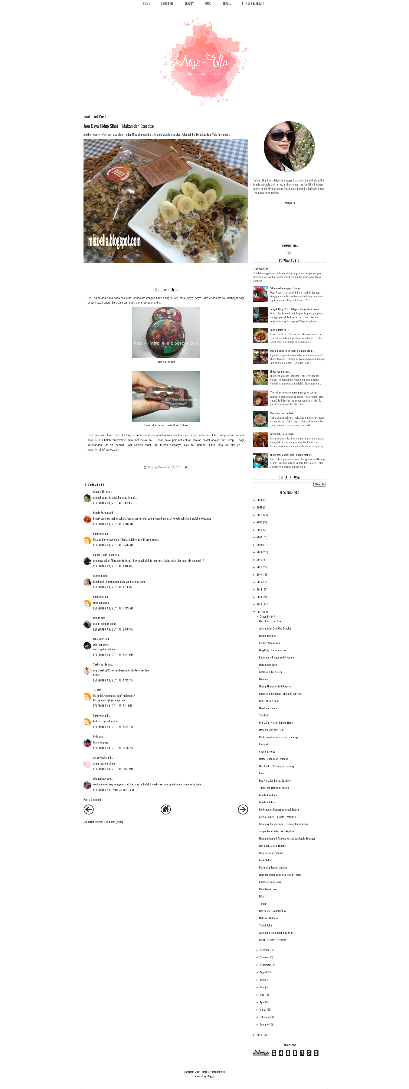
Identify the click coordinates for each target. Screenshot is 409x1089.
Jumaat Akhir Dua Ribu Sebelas (275, 628)
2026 (259, 500)
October (264, 957)
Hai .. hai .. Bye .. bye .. (271, 621)
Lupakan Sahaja (267, 802)
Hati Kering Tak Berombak (272, 911)
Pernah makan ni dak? (281, 413)
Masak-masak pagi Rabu (271, 730)
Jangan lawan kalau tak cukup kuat (277, 831)
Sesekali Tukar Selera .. (271, 672)
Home (146, 3)
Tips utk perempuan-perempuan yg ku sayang (293, 392)
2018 (259, 559)
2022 (260, 530)
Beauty (189, 3)
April (262, 1002)
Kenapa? (263, 744)
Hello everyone (260, 269)
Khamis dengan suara (270, 882)
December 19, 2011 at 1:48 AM (113, 503)
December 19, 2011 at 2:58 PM (113, 629)
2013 (259, 597)
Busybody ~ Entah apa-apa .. (273, 650)
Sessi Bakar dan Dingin (282, 434)
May (262, 994)
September (265, 965)
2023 (259, 522)
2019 (259, 552)
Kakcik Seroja (100, 512)
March (263, 1009)
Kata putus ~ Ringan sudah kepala (276, 657)
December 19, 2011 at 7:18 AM (112, 566)
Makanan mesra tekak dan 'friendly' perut (280, 874)
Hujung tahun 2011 (268, 635)
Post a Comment (92, 799)
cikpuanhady (99, 778)
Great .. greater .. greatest (272, 940)
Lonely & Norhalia (268, 795)
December (265, 616)
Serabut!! (264, 715)
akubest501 (99, 491)
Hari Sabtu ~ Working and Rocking (276, 766)
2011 (259, 612)
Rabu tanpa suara (268, 889)
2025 (259, 507)
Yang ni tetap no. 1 (279, 329)
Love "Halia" (265, 860)
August (263, 972)
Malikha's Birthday (268, 918)
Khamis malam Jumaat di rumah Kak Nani (280, 693)
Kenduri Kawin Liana (269, 643)
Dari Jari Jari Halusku (213, 1072)
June (262, 987)
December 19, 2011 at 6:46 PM (113, 748)
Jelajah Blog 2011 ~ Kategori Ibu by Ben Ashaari (294, 309)
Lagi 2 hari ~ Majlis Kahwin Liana (276, 722)
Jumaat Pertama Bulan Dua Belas (276, 932)
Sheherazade (100, 664)
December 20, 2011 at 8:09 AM (113, 790)
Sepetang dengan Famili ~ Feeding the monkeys (283, 824)
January (264, 1024)
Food (208, 3)
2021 (259, 537)
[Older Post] (243, 813)
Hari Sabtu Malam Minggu (272, 845)
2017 (259, 567)
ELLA (261, 896)
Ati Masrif (98, 639)
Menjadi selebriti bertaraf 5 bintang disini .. (292, 350)
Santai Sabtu (265, 925)
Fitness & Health (253, 3)
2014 (259, 589)
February (264, 1017)
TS (94, 690)
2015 (259, 582)
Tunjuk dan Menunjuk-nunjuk (274, 787)
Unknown (98, 534)
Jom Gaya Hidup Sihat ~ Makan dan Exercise (119, 125)
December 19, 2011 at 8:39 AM (113, 608)
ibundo (96, 618)
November (265, 950)
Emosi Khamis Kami (269, 701)
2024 (260, 515)
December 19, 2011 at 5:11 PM (112, 705)
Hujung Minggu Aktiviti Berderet (275, 686)
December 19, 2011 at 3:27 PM (113, 655)
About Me (167, 3)
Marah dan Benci (268, 708)
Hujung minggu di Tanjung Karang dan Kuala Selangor (287, 838)
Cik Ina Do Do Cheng (103, 555)
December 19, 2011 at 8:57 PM (113, 769)
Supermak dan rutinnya (271, 853)
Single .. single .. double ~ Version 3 (277, 816)
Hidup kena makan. (280, 371)
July (262, 979)
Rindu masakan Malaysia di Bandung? (278, 737)
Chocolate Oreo (267, 751)
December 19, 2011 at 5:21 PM (113, 727)
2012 (259, 604)
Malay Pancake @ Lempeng (273, 759)
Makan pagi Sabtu (268, 664)
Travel (227, 3)
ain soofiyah (99, 757)
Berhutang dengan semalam (273, 867)
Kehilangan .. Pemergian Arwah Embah (279, 809)
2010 (259, 1034)
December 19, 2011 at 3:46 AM (113, 545)
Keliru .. (263, 773)
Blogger (211, 1076)
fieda (95, 736)
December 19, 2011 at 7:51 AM (112, 587)
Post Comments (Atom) (110, 822)
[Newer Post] (89, 813)
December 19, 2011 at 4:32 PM (113, 680)
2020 (260, 544)
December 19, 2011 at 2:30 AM (113, 524)
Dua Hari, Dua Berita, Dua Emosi (275, 780)
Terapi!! (263, 903)
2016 (259, 574)
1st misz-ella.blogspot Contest (285, 288)
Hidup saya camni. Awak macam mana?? (291, 455)
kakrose (97, 575)
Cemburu (264, 679)
